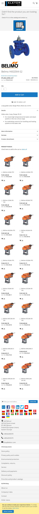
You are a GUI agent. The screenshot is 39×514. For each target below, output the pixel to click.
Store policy (5, 451)
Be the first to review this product (9, 75)
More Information (6, 131)
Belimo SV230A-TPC (27, 260)
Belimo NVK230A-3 (27, 348)
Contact (4, 496)
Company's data (6, 492)
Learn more (15, 508)
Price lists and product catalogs (12, 479)
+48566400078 (8, 434)
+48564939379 (8, 438)
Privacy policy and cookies (10, 455)
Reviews (3, 135)
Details (3, 110)
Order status (5, 500)
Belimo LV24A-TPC (8, 172)
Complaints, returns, (8, 463)
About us (4, 488)
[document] (19, 508)
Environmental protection (10, 459)
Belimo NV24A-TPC (27, 200)
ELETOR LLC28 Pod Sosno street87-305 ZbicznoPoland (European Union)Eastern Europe (10, 425)
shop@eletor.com (10, 442)
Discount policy (6, 475)
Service (3, 467)
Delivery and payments (9, 471)
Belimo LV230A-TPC (27, 172)
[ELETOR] (13, 3)
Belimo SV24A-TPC (8, 260)
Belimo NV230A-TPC (9, 230)
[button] (2, 180)
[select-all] (24, 149)
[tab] (19, 110)
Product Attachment (7, 139)
